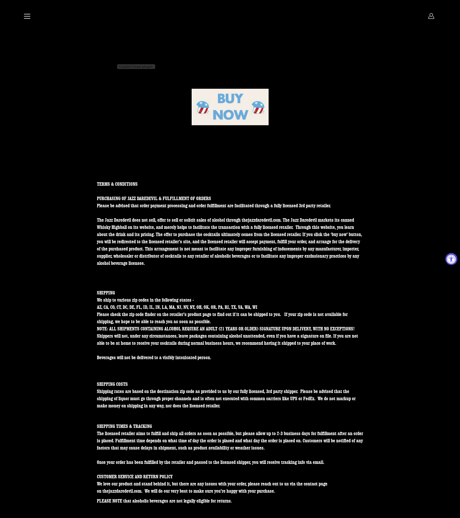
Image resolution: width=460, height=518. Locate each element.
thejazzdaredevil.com (261, 220)
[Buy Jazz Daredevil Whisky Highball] (230, 107)
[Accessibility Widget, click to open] (451, 259)
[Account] (431, 16)
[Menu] (27, 16)
